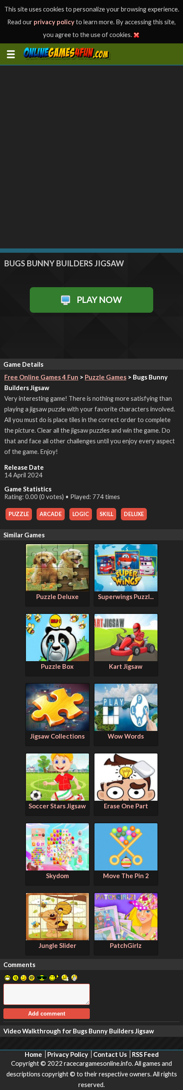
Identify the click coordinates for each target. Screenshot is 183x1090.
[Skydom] (57, 868)
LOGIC (80, 514)
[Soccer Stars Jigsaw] (57, 798)
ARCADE (51, 514)
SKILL (106, 514)
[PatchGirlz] (125, 938)
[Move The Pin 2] (125, 868)
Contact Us (110, 1054)
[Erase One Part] (125, 798)
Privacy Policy (67, 1054)
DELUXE (134, 514)
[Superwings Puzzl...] (125, 589)
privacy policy (54, 22)
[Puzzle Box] (57, 658)
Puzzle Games (105, 377)
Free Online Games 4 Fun (41, 377)
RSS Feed (145, 1054)
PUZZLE (19, 514)
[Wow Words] (125, 728)
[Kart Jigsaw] (125, 658)
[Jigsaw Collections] (57, 728)
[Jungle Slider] (57, 938)
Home (33, 1054)
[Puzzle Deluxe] (57, 589)
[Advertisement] (91, 157)
